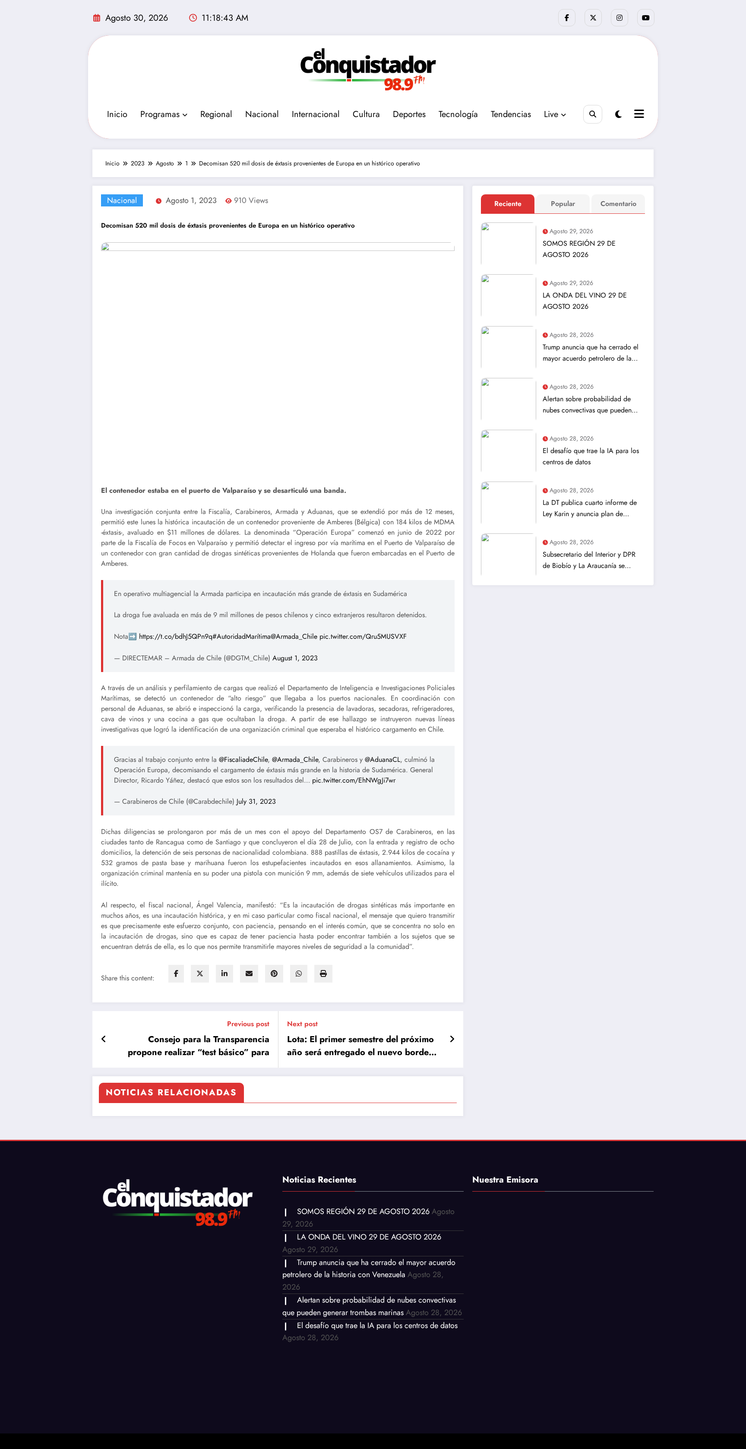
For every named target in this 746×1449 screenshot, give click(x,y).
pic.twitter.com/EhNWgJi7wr (353, 780)
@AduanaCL (382, 759)
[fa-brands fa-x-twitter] (593, 17)
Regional (216, 114)
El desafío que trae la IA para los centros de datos (591, 456)
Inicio (117, 114)
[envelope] (249, 974)
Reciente (508, 204)
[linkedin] (224, 974)
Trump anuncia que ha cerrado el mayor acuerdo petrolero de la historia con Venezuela (591, 353)
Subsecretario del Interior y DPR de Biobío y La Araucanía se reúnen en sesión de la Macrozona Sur (592, 560)
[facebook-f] (566, 17)
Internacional (316, 114)
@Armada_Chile (294, 636)
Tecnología (458, 114)
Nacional (262, 114)
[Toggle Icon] (638, 114)
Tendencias (511, 114)
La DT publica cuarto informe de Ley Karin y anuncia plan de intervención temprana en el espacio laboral (590, 509)
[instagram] (619, 17)
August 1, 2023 (295, 658)
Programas (160, 114)
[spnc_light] (618, 114)
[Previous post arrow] (104, 1039)
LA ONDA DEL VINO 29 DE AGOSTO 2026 (585, 300)
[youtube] (645, 17)
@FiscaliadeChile (243, 759)
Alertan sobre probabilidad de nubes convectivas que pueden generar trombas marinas (587, 405)
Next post (302, 1024)
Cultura (366, 114)
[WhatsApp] (298, 974)
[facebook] (176, 974)
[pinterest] (274, 974)
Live (551, 114)
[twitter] (200, 974)
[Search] (592, 114)
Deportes (409, 114)
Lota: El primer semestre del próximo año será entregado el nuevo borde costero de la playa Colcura (360, 1046)
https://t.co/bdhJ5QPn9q (175, 636)
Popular (563, 204)
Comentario (618, 204)
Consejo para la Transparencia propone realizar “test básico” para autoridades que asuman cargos (198, 1046)
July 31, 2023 (256, 801)
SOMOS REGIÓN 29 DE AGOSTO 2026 (579, 249)
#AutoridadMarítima (241, 636)
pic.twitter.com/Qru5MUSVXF (363, 636)
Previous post (248, 1024)
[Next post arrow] (452, 1039)
